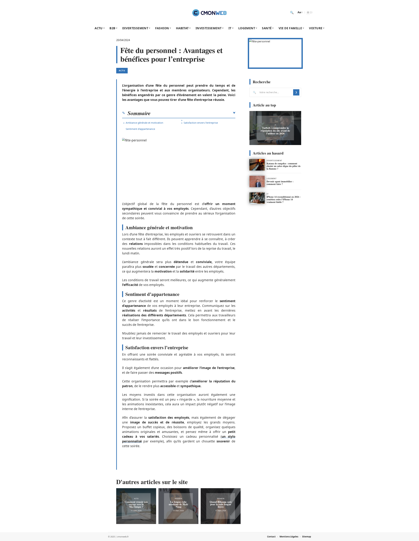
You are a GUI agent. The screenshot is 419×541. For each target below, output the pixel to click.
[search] (292, 12)
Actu (122, 70)
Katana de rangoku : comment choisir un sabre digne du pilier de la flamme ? (284, 166)
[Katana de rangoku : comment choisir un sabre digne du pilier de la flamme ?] (257, 165)
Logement (271, 179)
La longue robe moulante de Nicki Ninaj (178, 504)
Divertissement (274, 161)
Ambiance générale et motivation (144, 122)
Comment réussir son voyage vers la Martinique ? (136, 504)
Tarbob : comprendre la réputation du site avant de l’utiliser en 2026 (275, 130)
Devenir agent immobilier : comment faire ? (280, 183)
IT (275, 125)
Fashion (178, 498)
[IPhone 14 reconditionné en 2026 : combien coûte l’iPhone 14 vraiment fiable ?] (257, 198)
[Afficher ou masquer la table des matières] (193, 113)
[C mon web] (209, 12)
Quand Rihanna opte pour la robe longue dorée (221, 504)
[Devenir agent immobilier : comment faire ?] (257, 181)
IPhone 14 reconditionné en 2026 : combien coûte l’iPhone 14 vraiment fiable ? (284, 199)
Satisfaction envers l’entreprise (201, 122)
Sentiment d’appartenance (140, 128)
